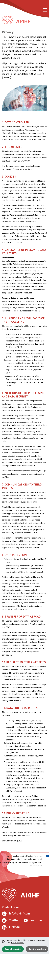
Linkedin (15, 927)
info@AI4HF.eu (8, 805)
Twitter (14, 920)
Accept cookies (13, 949)
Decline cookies (37, 949)
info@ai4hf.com (19, 913)
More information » (17, 943)
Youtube (36, 920)
